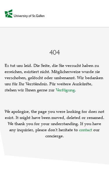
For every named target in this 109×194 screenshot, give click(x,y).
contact (85, 129)
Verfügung (65, 90)
